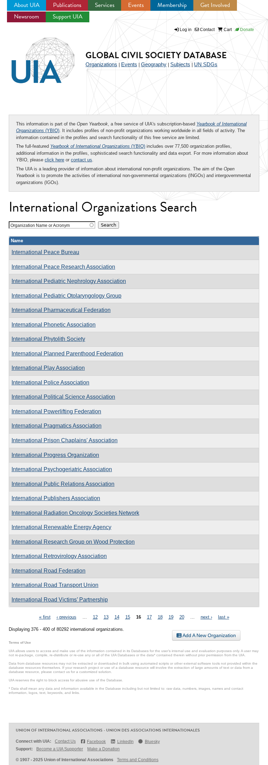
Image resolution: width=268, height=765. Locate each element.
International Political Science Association (63, 397)
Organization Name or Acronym (40, 225)
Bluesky (152, 741)
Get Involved (215, 5)
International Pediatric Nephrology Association (69, 281)
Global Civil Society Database (156, 55)
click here (54, 159)
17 (149, 617)
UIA (35, 56)
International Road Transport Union (55, 585)
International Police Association (50, 382)
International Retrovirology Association (59, 556)
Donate (246, 29)
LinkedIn (125, 741)
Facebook (96, 741)
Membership (172, 5)
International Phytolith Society (48, 339)
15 (127, 617)
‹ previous (66, 617)
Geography (153, 64)
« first (45, 617)
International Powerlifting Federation (56, 411)
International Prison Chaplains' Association (65, 440)
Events (136, 5)
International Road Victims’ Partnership (60, 600)
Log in (186, 29)
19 (171, 617)
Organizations (101, 64)
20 (181, 617)
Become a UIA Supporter (59, 749)
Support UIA (67, 16)
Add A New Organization (208, 635)
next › (206, 617)
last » (223, 617)
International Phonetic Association (54, 325)
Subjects (180, 64)
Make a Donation (103, 749)
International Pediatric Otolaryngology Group (66, 296)
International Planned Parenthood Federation (67, 354)
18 (160, 617)
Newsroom (26, 16)
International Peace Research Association (63, 267)
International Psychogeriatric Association (62, 469)
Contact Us (65, 741)
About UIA (26, 5)
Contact (207, 29)
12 (95, 617)
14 (116, 617)
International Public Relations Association (63, 484)
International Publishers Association (56, 498)
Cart (227, 29)
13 (106, 617)
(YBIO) (97, 146)
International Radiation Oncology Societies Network (75, 513)
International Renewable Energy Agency (61, 527)
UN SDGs (205, 64)
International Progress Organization (55, 455)
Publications (67, 5)
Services (104, 5)
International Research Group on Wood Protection (73, 542)
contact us (81, 159)
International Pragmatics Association (57, 426)
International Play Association (48, 368)
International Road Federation (48, 571)
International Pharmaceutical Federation (61, 310)
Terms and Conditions (137, 759)
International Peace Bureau (45, 252)
